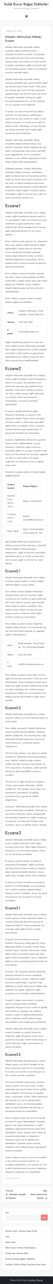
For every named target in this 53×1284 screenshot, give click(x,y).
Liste (7, 1236)
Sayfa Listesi (10, 1242)
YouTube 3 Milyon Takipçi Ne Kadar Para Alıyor (25, 1264)
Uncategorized (13, 1178)
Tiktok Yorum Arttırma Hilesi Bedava (20, 1247)
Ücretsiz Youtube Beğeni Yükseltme (20, 1258)
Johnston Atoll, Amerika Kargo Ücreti (21, 1230)
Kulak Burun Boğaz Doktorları (26, 4)
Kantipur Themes (36, 1280)
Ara (7, 1212)
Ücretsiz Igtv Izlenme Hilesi (16, 1253)
